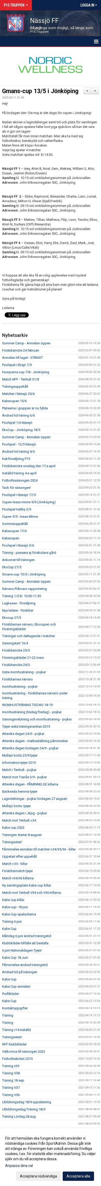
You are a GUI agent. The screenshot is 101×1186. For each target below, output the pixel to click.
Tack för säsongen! (16, 488)
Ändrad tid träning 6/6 (18, 415)
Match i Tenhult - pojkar (19, 770)
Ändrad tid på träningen (19, 972)
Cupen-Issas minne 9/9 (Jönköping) (29, 502)
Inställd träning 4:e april (19, 473)
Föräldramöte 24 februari (20, 350)
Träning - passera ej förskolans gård (29, 553)
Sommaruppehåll (15, 524)
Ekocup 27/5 (11, 618)
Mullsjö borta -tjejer (16, 806)
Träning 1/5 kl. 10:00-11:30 (21, 596)
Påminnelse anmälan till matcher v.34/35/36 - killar (39, 849)
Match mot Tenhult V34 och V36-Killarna (31, 893)
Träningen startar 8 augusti (22, 835)
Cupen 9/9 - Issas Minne (20, 516)
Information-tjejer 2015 (19, 763)
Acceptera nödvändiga (38, 1176)
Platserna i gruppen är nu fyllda (25, 408)
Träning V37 (11, 1088)
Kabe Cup (9, 929)
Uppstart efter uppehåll (19, 856)
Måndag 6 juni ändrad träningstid (26, 936)
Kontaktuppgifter (15, 1008)
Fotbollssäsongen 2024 (20, 480)
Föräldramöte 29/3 (16, 650)
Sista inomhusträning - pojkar (24, 672)
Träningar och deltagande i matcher (28, 636)
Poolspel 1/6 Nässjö (17, 423)
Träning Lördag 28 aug (19, 1116)
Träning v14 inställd (16, 1030)
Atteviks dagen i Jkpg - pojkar (24, 813)
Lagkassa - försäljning (18, 603)
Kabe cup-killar (13, 900)
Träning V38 (11, 1073)
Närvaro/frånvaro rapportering (24, 589)
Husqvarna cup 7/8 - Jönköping (25, 372)
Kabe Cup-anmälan (16, 986)
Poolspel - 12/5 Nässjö (19, 444)
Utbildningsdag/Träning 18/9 (23, 1109)
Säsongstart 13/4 (15, 643)
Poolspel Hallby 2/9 (16, 509)
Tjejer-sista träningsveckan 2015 (26, 726)
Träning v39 (10, 1066)
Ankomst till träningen (18, 560)
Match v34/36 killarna (18, 878)
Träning (7, 1015)
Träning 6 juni (12, 921)
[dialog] (50, 1157)
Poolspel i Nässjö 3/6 (18, 545)
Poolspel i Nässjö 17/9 (19, 495)
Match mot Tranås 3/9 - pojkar (24, 777)
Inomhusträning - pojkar (20, 686)
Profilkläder (10, 994)
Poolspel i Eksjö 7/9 (17, 365)
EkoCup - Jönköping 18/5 (21, 430)
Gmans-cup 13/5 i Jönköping (40, 91)
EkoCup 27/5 (11, 567)
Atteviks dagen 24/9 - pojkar (23, 734)
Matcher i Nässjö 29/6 (18, 394)
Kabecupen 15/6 (14, 401)
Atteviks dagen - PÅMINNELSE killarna (30, 784)
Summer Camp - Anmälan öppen (26, 343)
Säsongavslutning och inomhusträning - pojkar (37, 719)
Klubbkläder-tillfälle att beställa (25, 943)
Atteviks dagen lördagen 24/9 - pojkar (30, 748)
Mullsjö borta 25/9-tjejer (20, 755)
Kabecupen (10, 538)
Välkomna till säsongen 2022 (23, 1051)
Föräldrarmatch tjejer (17, 871)
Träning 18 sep (13, 1080)
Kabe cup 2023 (13, 828)
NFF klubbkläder (14, 1044)
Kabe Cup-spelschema (19, 914)
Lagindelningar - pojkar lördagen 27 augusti (34, 799)
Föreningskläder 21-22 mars (23, 658)
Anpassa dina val (19, 1166)
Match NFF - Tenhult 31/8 (20, 379)
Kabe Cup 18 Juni (15, 958)
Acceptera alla (78, 1176)
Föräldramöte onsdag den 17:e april (28, 466)
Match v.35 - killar (14, 864)
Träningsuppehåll (15, 386)
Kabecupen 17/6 (14, 531)
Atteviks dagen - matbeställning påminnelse (35, 741)
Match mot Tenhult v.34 (19, 820)
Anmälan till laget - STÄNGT (22, 358)
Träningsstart (12, 842)
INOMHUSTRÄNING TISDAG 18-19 (27, 705)
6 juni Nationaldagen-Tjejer (22, 950)
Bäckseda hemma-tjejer (19, 791)
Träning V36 (11, 1095)
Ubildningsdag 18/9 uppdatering (26, 1102)
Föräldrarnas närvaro (17, 679)
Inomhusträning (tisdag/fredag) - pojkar (32, 712)
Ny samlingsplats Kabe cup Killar (26, 885)
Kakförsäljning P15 (16, 459)
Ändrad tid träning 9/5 (18, 451)
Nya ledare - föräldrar (17, 610)
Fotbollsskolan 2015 (17, 1059)
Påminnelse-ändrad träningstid (25, 965)
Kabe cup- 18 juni (15, 907)
